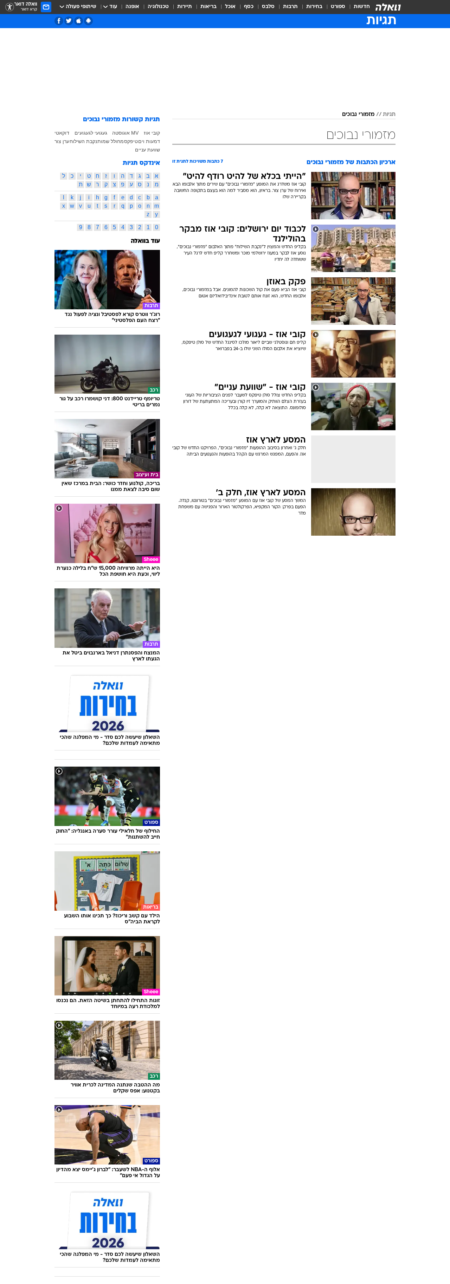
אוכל (230, 6)
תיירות (184, 6)
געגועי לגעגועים (91, 133)
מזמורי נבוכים (358, 114)
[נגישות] (9, 7)
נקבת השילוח (83, 141)
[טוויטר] (68, 21)
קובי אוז (152, 133)
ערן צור (61, 141)
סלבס (268, 6)
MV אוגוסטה (125, 133)
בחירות (314, 6)
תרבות (290, 6)
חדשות (362, 6)
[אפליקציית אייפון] (78, 21)
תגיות (389, 114)
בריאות (208, 6)
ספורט (338, 6)
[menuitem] (357, 7)
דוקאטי (61, 133)
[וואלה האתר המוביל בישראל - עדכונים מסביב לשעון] (388, 7)
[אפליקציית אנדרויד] (88, 21)
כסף (248, 6)
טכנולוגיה (158, 6)
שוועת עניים (147, 150)
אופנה (132, 6)
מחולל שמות (110, 141)
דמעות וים (149, 141)
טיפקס (131, 141)
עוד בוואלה (145, 241)
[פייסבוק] (58, 21)
